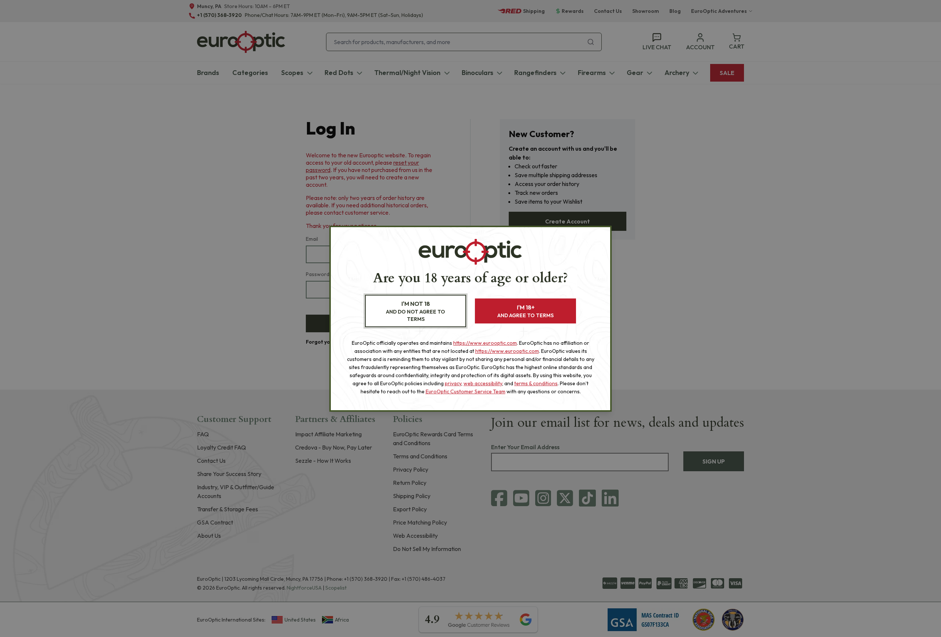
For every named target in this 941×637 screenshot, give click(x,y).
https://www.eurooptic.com (485, 343)
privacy (453, 383)
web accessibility (483, 383)
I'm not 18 (415, 311)
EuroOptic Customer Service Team (465, 391)
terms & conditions (536, 383)
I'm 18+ (525, 311)
